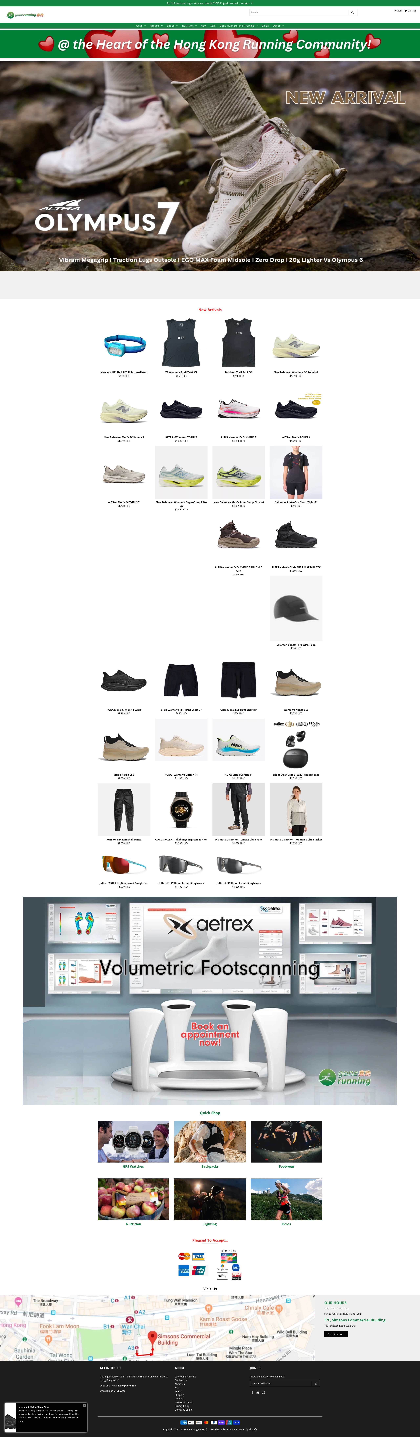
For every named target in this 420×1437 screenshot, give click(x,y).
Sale (213, 25)
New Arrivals (210, 309)
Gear (139, 25)
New (204, 25)
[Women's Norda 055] (296, 680)
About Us (180, 1383)
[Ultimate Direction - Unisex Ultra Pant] (238, 809)
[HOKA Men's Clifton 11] (238, 740)
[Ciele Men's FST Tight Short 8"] (238, 680)
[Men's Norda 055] (124, 745)
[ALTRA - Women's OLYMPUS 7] (238, 407)
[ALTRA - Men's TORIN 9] (296, 407)
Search (178, 1391)
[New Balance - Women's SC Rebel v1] (296, 342)
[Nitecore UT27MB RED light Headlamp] (124, 342)
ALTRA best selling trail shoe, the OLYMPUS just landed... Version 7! (210, 3)
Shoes (171, 25)
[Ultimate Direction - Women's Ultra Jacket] (296, 809)
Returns (179, 1398)
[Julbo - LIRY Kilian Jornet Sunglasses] (238, 864)
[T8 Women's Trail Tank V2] (181, 342)
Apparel (155, 25)
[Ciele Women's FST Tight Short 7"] (181, 680)
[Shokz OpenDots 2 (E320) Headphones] (296, 745)
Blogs (265, 25)
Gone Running (190, 1429)
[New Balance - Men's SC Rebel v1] (124, 407)
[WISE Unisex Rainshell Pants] (124, 809)
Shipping (179, 1394)
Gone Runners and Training (237, 25)
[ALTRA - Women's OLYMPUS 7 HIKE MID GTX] (238, 537)
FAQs (178, 1387)
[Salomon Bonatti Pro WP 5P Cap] (296, 608)
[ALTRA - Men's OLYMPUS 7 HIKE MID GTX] (296, 537)
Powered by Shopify (246, 1429)
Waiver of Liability (184, 1402)
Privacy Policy (182, 1405)
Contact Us (181, 1380)
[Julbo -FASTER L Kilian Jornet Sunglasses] (124, 864)
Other (276, 25)
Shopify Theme (208, 1429)
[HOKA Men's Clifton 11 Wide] (124, 675)
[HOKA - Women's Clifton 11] (181, 740)
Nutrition (187, 25)
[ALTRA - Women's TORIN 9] (181, 407)
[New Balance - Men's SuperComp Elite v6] (238, 472)
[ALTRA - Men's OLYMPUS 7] (124, 472)
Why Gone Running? (185, 1376)
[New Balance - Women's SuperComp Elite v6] (181, 472)
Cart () (411, 10)
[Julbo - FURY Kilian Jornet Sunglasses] (181, 864)
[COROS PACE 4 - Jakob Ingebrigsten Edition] (181, 809)
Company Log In (183, 1409)
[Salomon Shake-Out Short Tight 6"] (296, 472)
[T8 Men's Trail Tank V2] (238, 342)
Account (398, 10)
